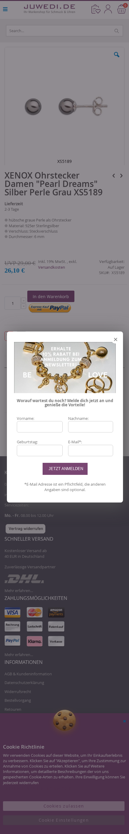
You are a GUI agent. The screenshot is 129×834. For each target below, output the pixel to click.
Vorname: (25, 418)
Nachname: (78, 418)
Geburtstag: (27, 441)
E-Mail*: (75, 441)
